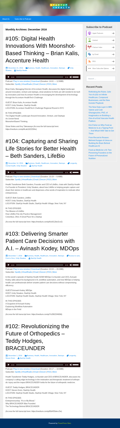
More (55, 84)
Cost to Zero (10, 258)
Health (37, 68)
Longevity (73, 163)
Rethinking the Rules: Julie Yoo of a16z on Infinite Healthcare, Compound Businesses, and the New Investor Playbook (100, 97)
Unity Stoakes (22, 166)
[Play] (8, 77)
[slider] (76, 77)
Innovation (54, 68)
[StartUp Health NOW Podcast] (60, 6)
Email (36, 84)
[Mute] (71, 77)
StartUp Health (21, 70)
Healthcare (45, 68)
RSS (49, 84)
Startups (62, 68)
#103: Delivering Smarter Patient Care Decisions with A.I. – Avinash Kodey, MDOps (42, 241)
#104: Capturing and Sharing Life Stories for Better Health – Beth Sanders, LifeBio (42, 148)
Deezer (43, 84)
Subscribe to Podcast (23, 19)
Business (31, 68)
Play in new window (21, 81)
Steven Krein (10, 358)
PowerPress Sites (64, 423)
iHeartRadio (27, 84)
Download (35, 81)
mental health (11, 166)
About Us (5, 19)
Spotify (18, 84)
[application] (43, 77)
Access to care (74, 256)
